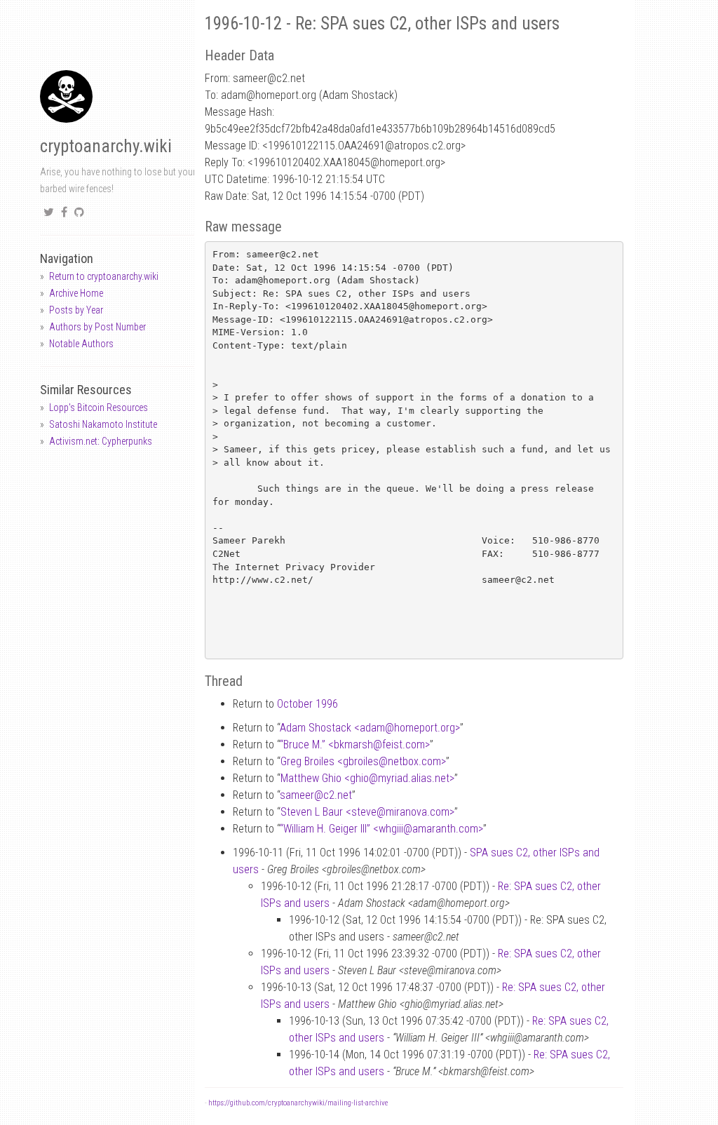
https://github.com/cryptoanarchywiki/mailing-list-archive (298, 1102)
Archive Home (76, 293)
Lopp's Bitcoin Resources (98, 407)
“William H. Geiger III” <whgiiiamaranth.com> (381, 828)
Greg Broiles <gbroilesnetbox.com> (363, 761)
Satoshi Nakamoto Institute (103, 424)
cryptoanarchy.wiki (106, 146)
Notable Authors (81, 343)
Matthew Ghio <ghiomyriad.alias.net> (367, 778)
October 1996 (307, 703)
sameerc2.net (316, 795)
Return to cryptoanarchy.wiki (103, 276)
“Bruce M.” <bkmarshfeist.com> (355, 744)
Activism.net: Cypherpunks (100, 441)
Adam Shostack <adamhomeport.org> (370, 727)
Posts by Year (76, 310)
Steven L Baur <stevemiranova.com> (367, 812)
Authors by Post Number (97, 326)
